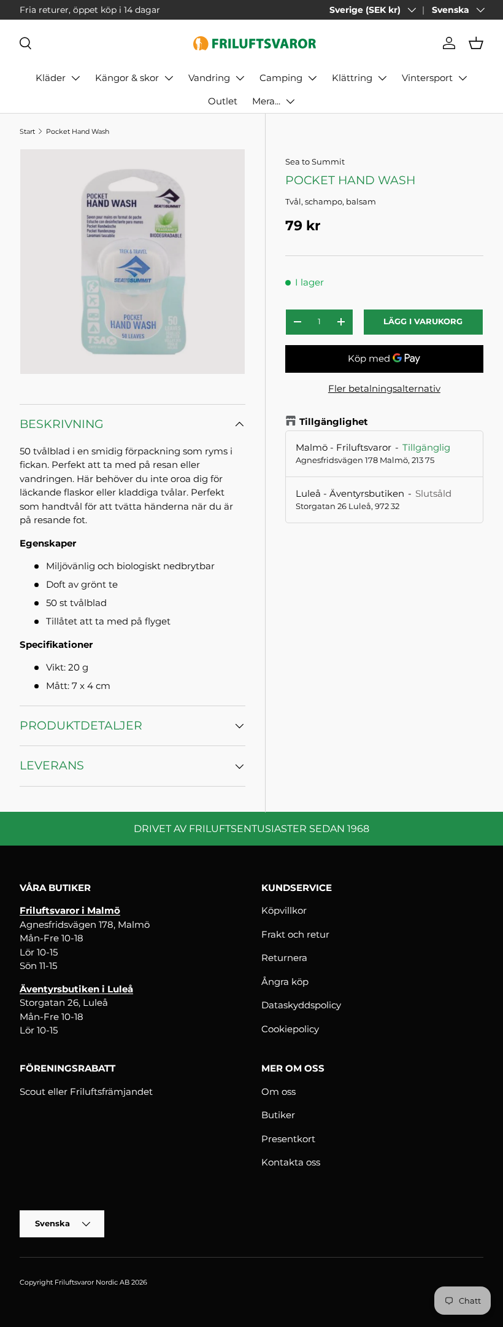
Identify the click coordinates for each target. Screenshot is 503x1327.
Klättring (352, 78)
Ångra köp (285, 981)
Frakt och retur (295, 934)
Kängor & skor (127, 78)
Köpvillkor (284, 910)
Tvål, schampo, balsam (330, 201)
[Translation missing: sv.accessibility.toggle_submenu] (75, 78)
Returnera (284, 957)
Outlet (222, 101)
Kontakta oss (290, 1162)
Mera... (266, 101)
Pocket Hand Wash (77, 131)
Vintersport (427, 78)
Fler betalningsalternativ (384, 388)
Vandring (209, 78)
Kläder (51, 78)
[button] (476, 42)
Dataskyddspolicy (301, 1005)
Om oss (278, 1091)
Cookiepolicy (290, 1029)
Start (27, 131)
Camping (280, 78)
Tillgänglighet (333, 421)
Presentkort (288, 1139)
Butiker (278, 1115)
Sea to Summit (315, 161)
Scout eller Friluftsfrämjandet (86, 1091)
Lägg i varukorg (423, 321)
